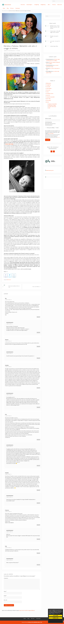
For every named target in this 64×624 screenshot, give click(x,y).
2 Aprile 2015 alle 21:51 (8, 547)
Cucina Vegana (48, 88)
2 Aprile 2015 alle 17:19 (8, 511)
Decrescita (48, 90)
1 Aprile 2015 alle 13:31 (9, 353)
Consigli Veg (48, 84)
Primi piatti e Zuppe (52, 105)
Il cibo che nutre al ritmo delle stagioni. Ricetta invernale (55, 31)
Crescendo (48, 86)
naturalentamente (9, 322)
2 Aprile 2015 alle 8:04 (9, 394)
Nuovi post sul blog (51, 127)
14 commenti (18, 50)
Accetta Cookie (55, 615)
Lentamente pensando (50, 96)
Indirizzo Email (48, 118)
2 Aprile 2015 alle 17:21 (9, 531)
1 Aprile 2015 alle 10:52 (8, 299)
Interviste (48, 95)
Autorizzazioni (48, 122)
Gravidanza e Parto (49, 93)
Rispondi (38, 332)
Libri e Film (48, 98)
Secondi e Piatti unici (52, 106)
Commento (6, 578)
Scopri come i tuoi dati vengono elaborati (27, 610)
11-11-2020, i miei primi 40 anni (55, 41)
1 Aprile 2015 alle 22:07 (8, 366)
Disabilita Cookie (55, 617)
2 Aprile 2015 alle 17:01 (8, 474)
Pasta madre (48, 100)
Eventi (47, 91)
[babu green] (49, 170)
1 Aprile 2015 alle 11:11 (9, 323)
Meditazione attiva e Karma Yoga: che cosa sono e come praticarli (54, 27)
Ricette (47, 102)
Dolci (49, 107)
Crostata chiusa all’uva (54, 46)
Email (5, 595)
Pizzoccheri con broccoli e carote (54, 36)
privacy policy (51, 133)
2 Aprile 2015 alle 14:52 (8, 415)
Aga (5, 298)
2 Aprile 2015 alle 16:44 (9, 446)
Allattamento (9, 279)
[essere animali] (50, 162)
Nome (5, 591)
